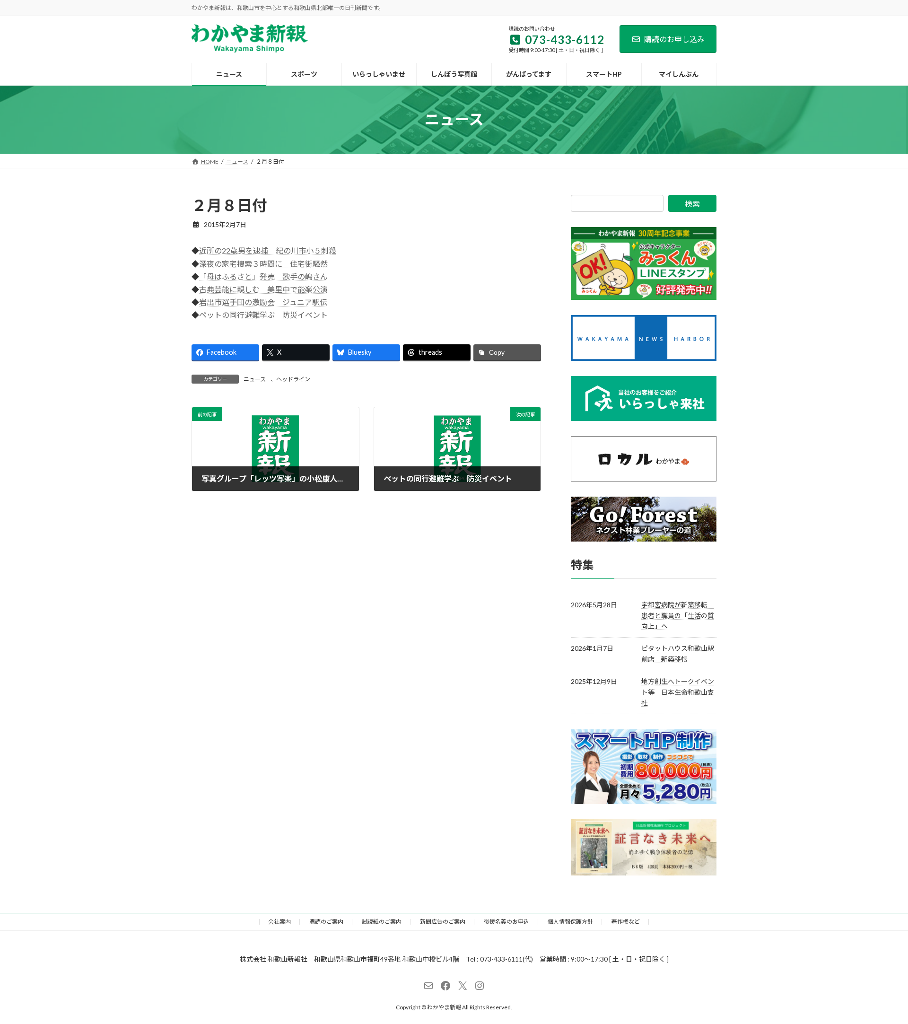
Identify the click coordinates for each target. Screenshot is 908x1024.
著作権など (625, 921)
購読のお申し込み (674, 39)
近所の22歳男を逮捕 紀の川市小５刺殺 (267, 250)
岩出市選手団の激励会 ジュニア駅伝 (263, 302)
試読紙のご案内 (382, 921)
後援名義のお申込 (506, 921)
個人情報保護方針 (570, 921)
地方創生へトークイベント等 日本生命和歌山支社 (677, 692)
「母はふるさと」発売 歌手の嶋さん (263, 276)
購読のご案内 (326, 921)
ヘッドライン (293, 379)
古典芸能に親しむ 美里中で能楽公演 (263, 289)
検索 (692, 203)
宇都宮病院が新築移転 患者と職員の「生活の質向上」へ (677, 615)
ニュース (255, 379)
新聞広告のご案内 (442, 921)
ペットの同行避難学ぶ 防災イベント (263, 314)
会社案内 (279, 921)
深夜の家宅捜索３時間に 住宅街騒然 (263, 263)
